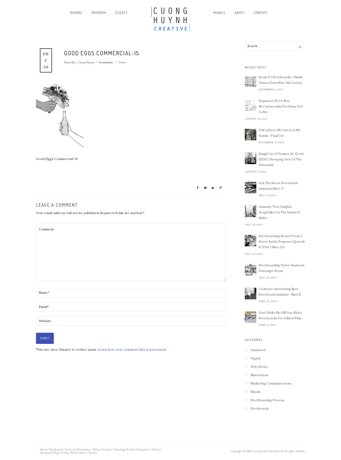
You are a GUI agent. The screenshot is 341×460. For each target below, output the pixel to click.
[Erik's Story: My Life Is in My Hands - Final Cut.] (250, 134)
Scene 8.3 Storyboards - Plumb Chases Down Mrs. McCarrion (281, 80)
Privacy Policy (69, 452)
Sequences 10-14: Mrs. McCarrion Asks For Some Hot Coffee (281, 106)
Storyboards (260, 409)
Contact (261, 13)
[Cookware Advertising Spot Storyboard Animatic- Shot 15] (250, 293)
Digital (255, 358)
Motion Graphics (102, 449)
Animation (258, 350)
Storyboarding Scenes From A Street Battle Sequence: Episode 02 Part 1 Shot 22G (282, 241)
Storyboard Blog (49, 452)
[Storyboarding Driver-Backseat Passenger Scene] (250, 270)
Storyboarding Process (267, 400)
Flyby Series (259, 367)
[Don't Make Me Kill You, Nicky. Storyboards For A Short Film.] (250, 317)
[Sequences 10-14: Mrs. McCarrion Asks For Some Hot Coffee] (250, 105)
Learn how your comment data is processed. (132, 349)
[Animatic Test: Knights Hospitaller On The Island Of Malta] (250, 211)
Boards (76, 13)
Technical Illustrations (78, 449)
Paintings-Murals (124, 449)
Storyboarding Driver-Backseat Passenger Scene (282, 268)
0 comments (106, 62)
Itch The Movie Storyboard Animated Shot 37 (278, 186)
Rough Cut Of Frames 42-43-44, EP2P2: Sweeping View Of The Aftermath (281, 159)
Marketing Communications (271, 383)
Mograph (99, 13)
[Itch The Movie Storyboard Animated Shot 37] (250, 187)
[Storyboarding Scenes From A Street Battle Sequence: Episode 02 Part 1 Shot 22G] (250, 240)
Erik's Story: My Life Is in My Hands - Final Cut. (280, 133)
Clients (121, 13)
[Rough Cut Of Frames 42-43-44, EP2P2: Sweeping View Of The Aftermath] (250, 158)
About (240, 13)
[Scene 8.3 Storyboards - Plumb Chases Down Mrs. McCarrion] (250, 82)
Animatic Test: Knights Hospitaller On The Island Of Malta (279, 212)
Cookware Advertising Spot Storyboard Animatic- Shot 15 (280, 292)
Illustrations (259, 375)
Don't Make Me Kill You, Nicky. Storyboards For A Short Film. (280, 315)
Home (43, 449)
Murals (219, 13)
